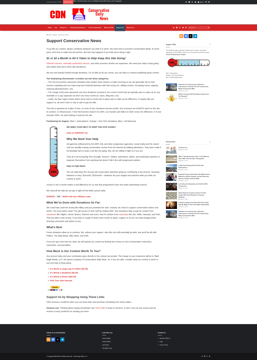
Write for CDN (108, 27)
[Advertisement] (188, 122)
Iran (56, 27)
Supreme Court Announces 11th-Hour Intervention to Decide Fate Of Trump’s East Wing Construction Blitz (193, 86)
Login (161, 341)
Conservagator (106, 338)
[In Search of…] (171, 150)
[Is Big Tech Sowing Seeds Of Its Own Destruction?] (171, 168)
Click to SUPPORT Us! (77, 133)
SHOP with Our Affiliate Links (76, 196)
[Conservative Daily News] (80, 14)
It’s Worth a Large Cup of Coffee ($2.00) (69, 269)
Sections (63, 27)
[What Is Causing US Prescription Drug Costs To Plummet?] (171, 98)
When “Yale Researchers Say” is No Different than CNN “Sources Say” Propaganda (97, 1)
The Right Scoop (107, 348)
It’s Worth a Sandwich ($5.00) (64, 273)
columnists (123, 214)
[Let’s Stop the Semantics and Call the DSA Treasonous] (171, 186)
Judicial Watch (106, 341)
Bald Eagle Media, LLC (80, 356)
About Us (130, 27)
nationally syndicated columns (76, 63)
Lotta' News (105, 345)
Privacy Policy (164, 345)
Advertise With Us (165, 338)
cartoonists (51, 214)
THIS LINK (100, 308)
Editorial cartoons (54, 63)
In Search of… (183, 147)
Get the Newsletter (95, 27)
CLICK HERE (177, 52)
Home (50, 27)
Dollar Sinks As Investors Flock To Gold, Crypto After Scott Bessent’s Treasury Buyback (192, 195)
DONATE (50, 196)
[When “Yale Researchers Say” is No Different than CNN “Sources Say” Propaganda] (171, 159)
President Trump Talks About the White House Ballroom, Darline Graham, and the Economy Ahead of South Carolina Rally (194, 176)
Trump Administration (77, 27)
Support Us (120, 27)
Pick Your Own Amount (61, 280)
